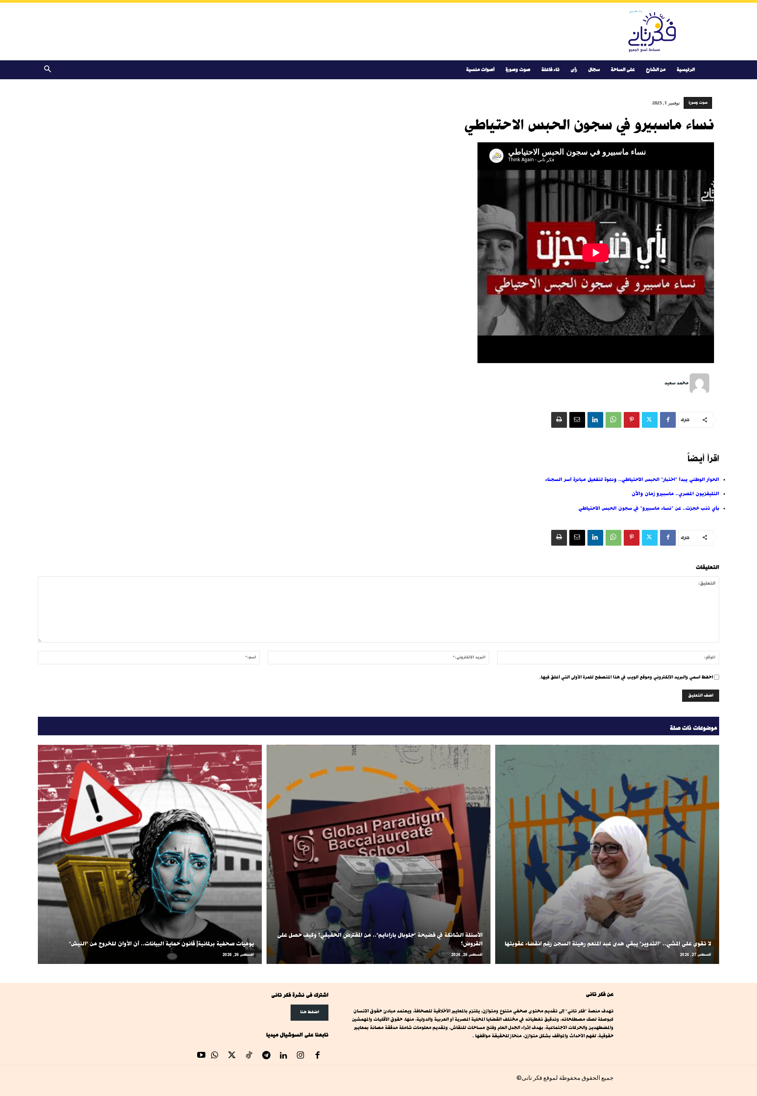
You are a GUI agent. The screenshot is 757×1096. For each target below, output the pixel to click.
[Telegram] (266, 1056)
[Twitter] (650, 420)
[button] (47, 70)
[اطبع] (559, 420)
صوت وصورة (517, 70)
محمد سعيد (676, 383)
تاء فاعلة (550, 70)
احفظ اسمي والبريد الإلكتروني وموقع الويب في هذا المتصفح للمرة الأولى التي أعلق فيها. (626, 677)
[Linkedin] (595, 420)
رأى (574, 70)
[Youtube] (201, 1056)
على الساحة (623, 70)
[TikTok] (249, 1056)
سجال (594, 70)
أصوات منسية (480, 70)
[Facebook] (668, 420)
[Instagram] (300, 1056)
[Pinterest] (632, 420)
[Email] (577, 420)
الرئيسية (686, 70)
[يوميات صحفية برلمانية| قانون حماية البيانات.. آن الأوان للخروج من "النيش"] (150, 854)
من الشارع (656, 70)
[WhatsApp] (613, 420)
